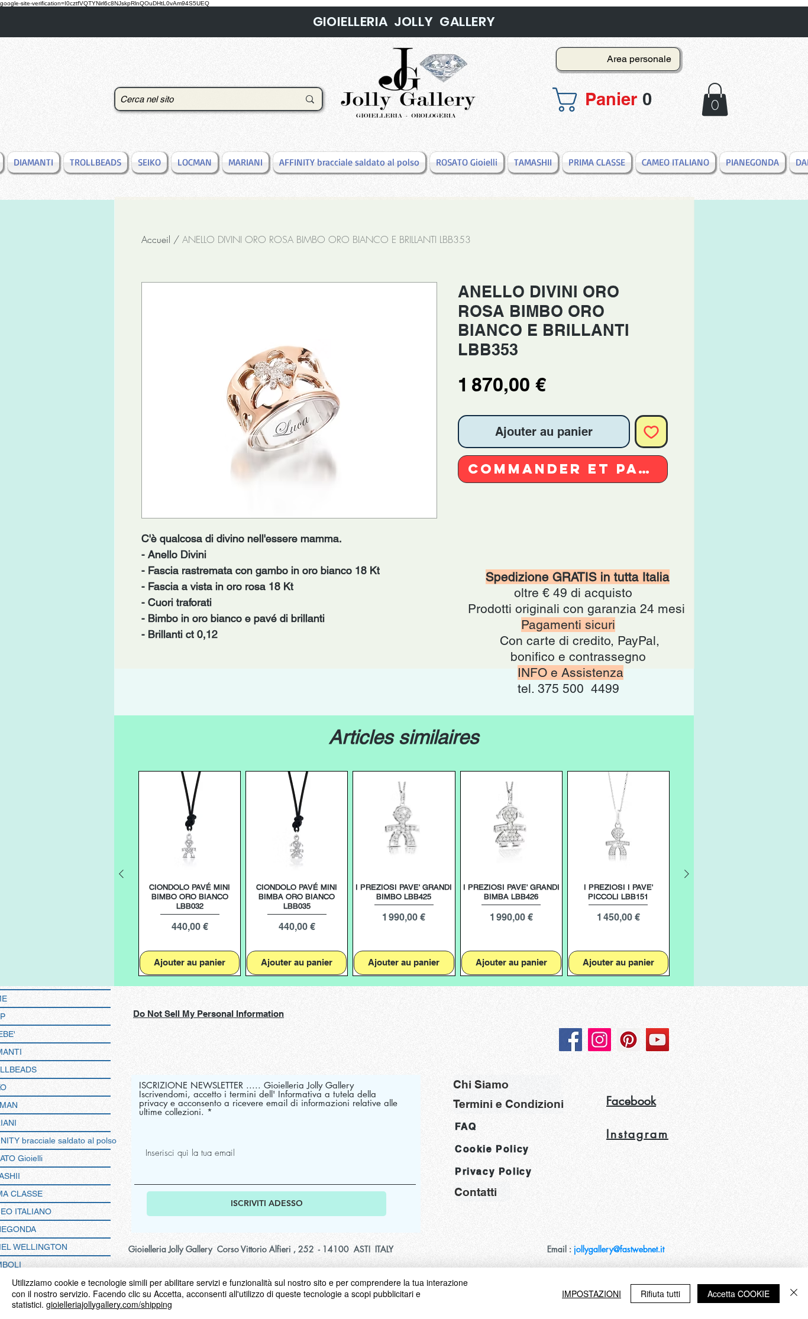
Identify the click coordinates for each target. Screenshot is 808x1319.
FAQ (466, 1126)
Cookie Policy (492, 1149)
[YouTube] (657, 1039)
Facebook (631, 1101)
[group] (404, 873)
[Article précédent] (121, 874)
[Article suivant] (687, 874)
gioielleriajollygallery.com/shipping (109, 1304)
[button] (614, 99)
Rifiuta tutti (660, 1293)
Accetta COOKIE (738, 1293)
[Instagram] (599, 1039)
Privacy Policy (493, 1171)
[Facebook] (570, 1039)
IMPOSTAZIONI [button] (591, 1293)
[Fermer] (794, 1293)
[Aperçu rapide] (189, 822)
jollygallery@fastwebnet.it (619, 1249)
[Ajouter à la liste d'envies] (651, 431)
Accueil (155, 239)
